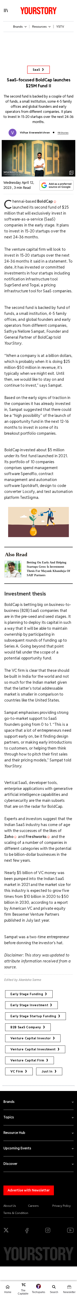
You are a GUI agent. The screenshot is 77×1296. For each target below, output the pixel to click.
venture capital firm (27, 1060)
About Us (9, 1206)
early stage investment (29, 1005)
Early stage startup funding (33, 1016)
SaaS (36, 70)
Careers (33, 1206)
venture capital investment (33, 1049)
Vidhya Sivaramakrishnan (35, 132)
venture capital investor (30, 1038)
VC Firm (16, 1071)
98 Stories (63, 132)
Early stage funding (26, 994)
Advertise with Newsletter (29, 1190)
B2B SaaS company (25, 1027)
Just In (47, 1071)
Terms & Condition (15, 1213)
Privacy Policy (61, 1206)
